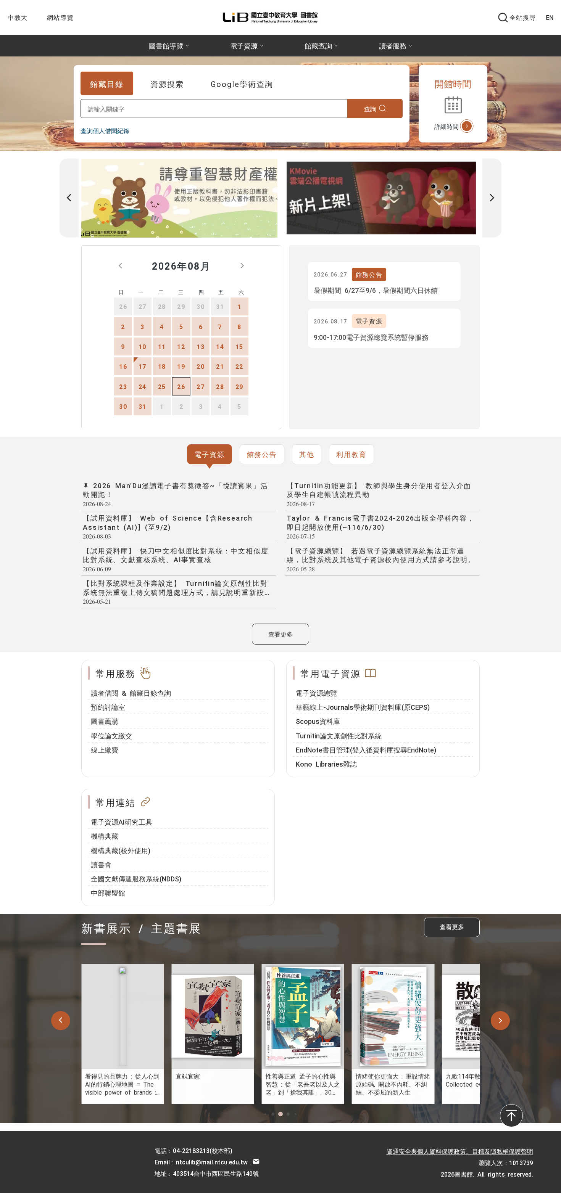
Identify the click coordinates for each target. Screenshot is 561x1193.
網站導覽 (60, 17)
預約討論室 (108, 706)
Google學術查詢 (242, 83)
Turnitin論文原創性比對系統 (339, 735)
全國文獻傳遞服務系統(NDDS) (136, 878)
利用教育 (351, 453)
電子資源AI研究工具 (121, 821)
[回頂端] (511, 1115)
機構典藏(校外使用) (120, 850)
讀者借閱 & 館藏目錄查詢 (131, 692)
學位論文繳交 (111, 735)
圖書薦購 (104, 720)
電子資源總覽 (316, 692)
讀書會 (101, 864)
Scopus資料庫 (318, 720)
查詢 (370, 108)
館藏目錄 (107, 83)
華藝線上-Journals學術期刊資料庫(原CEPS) (363, 706)
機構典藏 (104, 835)
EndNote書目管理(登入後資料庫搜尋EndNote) (366, 749)
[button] (265, 1114)
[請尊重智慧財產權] (179, 198)
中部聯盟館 (108, 892)
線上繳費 (104, 749)
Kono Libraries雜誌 (326, 763)
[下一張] (491, 198)
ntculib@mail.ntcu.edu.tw (213, 1162)
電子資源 (209, 453)
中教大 (18, 17)
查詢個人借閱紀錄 (105, 130)
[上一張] (69, 198)
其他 (306, 453)
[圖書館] (274, 17)
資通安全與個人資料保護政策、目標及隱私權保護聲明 (460, 1151)
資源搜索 (167, 83)
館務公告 (262, 453)
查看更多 (280, 634)
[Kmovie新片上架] (381, 198)
